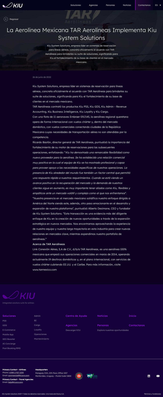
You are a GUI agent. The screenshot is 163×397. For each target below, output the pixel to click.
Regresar (14, 19)
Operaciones (40, 334)
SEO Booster (9, 339)
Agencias (93, 5)
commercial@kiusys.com (18, 375)
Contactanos (144, 5)
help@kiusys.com (15, 382)
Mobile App (8, 334)
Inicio (132, 315)
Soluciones (76, 5)
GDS (5, 325)
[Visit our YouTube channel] (158, 376)
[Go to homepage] (13, 5)
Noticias (127, 5)
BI (35, 320)
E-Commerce (9, 330)
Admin (37, 316)
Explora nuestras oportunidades (113, 330)
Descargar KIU (73, 330)
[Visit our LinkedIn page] (149, 376)
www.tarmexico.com (45, 269)
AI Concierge (9, 343)
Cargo (37, 325)
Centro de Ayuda (76, 315)
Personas (110, 5)
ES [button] (156, 5)
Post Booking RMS (12, 348)
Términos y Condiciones (152, 394)
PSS (4, 320)
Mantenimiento (41, 339)
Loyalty (38, 329)
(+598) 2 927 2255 (16, 372)
